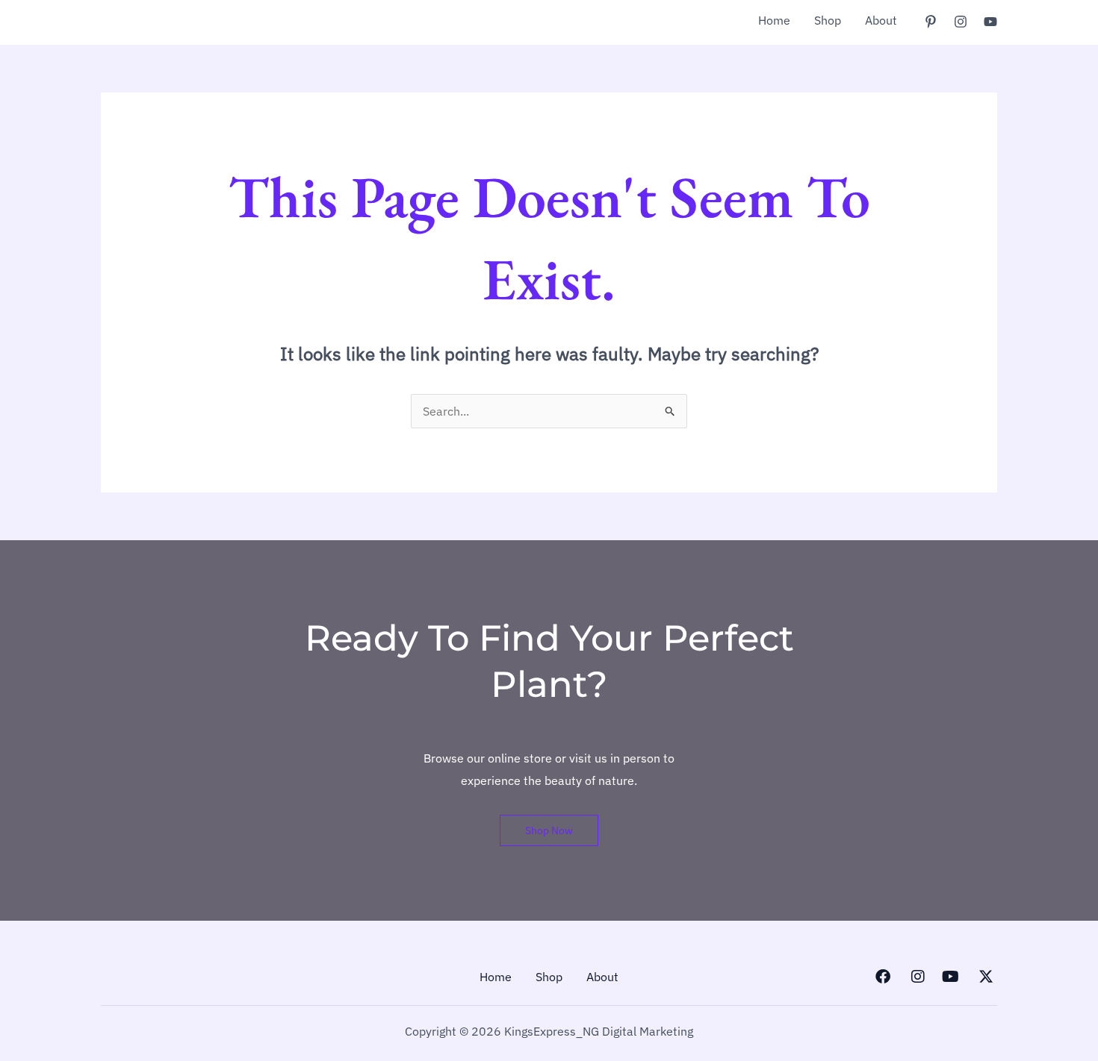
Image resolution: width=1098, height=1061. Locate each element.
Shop (827, 20)
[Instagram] (960, 21)
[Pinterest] (930, 21)
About (881, 20)
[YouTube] (990, 21)
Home (774, 20)
